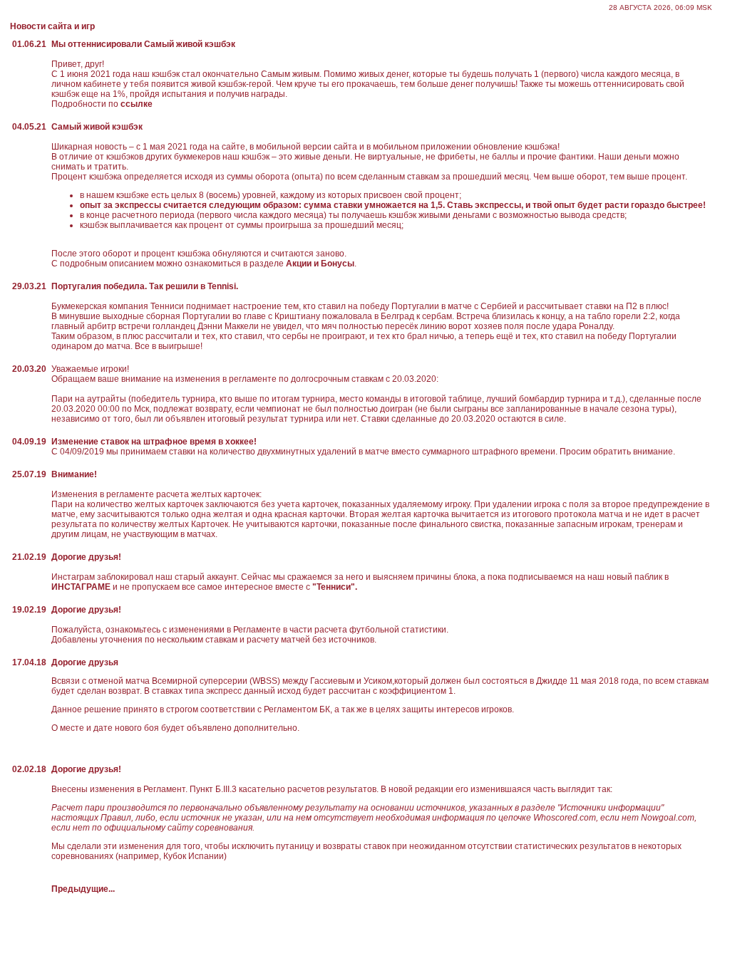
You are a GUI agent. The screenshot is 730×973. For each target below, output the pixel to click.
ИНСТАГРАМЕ (82, 587)
